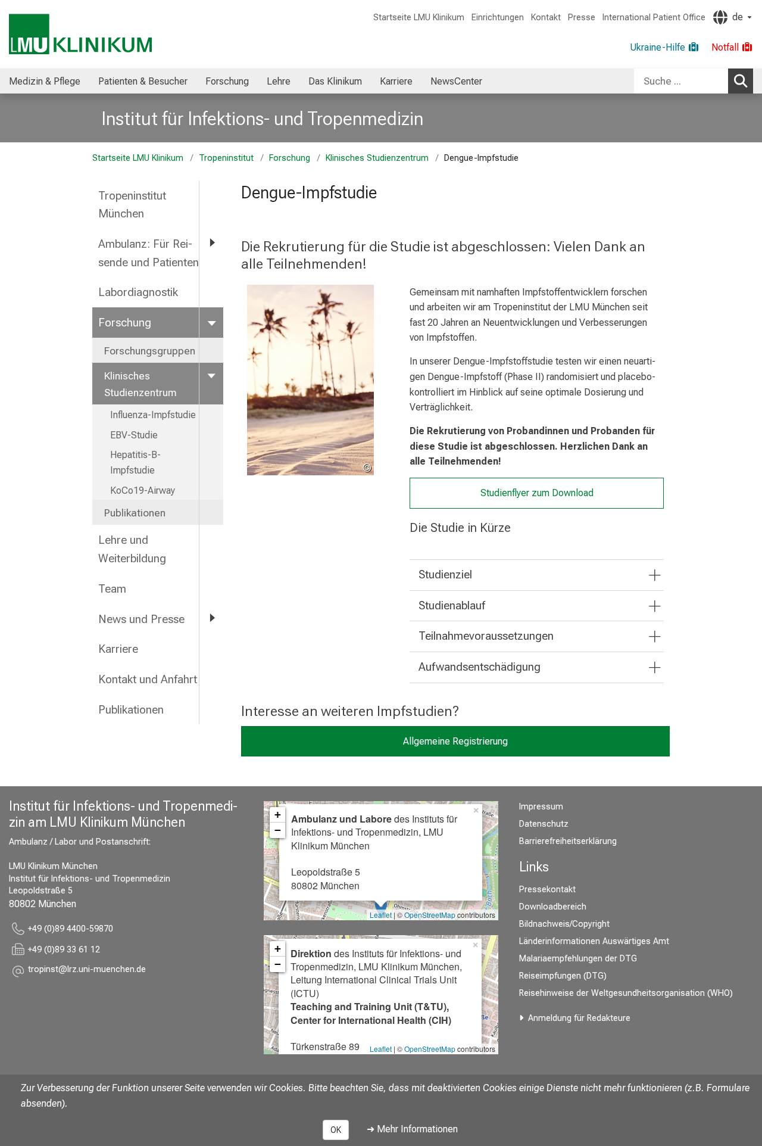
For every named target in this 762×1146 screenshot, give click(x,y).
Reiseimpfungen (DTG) (563, 976)
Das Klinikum (335, 81)
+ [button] (277, 814)
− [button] (277, 830)
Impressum (541, 807)
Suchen (740, 81)
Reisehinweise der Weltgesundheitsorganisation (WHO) (626, 993)
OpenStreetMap (429, 915)
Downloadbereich (552, 907)
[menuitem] (44, 81)
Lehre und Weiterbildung (132, 549)
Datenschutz (544, 824)
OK (335, 1130)
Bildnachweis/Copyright (564, 924)
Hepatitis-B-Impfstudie (135, 462)
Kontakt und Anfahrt (147, 679)
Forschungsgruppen (149, 351)
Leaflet (381, 915)
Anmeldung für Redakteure (579, 1018)
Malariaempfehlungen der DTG (578, 959)
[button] (87, 971)
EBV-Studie (134, 435)
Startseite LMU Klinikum (418, 18)
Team (112, 589)
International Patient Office (653, 18)
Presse (581, 18)
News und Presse (141, 619)
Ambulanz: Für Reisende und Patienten (148, 253)
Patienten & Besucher (143, 81)
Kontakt (546, 18)
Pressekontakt (547, 890)
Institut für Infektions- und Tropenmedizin (262, 118)
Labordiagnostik (138, 292)
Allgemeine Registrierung (455, 741)
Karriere (396, 81)
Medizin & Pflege (44, 81)
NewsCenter (456, 81)
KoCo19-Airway (142, 490)
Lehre (279, 81)
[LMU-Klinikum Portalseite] (80, 34)
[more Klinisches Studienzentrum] (211, 375)
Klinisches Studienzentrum (377, 158)
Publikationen (134, 513)
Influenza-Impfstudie (153, 415)
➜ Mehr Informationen (412, 1129)
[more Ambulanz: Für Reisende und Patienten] (211, 243)
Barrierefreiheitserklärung (568, 841)
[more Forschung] (211, 322)
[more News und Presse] (211, 618)
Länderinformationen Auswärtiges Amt (594, 941)
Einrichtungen (497, 18)
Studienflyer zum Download (537, 493)
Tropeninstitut (226, 158)
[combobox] (693, 81)
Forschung (227, 81)
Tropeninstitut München (132, 205)
